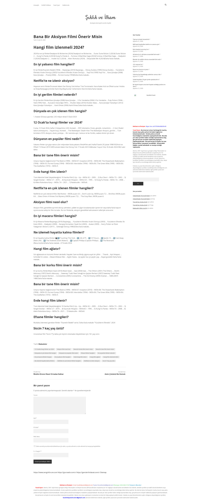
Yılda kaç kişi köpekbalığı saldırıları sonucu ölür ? (147, 74)
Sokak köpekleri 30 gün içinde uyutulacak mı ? (146, 79)
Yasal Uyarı (56, 5)
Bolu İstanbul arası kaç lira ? (141, 49)
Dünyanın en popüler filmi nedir (68, 353)
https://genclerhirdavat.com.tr (88, 472)
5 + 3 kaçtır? (37, 451)
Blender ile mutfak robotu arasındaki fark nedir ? (147, 59)
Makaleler (43, 344)
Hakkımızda (65, 5)
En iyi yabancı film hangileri (63, 357)
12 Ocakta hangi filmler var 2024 (44, 349)
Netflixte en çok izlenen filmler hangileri (69, 361)
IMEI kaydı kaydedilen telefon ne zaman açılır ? (146, 44)
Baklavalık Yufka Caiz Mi (140, 208)
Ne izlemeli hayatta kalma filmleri (44, 361)
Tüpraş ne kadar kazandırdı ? (141, 39)
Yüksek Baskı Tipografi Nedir (141, 196)
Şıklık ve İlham (100, 18)
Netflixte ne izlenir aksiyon (91, 361)
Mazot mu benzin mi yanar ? (141, 69)
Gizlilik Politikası (46, 5)
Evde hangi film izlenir (80, 357)
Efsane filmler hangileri (88, 353)
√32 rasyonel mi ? (138, 64)
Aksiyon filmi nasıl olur (63, 349)
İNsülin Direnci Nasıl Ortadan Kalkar (49, 374)
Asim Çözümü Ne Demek (115, 374)
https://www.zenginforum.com (45, 472)
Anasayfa (36, 5)
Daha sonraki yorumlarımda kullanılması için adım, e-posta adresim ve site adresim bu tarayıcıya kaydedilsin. (68, 446)
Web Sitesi (37, 436)
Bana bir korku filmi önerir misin (83, 349)
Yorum (35, 395)
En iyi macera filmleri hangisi (43, 357)
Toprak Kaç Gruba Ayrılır (140, 202)
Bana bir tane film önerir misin (105, 349)
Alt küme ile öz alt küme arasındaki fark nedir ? (146, 54)
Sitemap (103, 472)
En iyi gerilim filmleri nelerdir (106, 353)
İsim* (35, 418)
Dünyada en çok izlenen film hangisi (45, 353)
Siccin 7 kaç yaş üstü (109, 361)
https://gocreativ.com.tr (67, 472)
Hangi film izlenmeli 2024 (110, 357)
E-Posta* (36, 427)
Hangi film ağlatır (95, 357)
